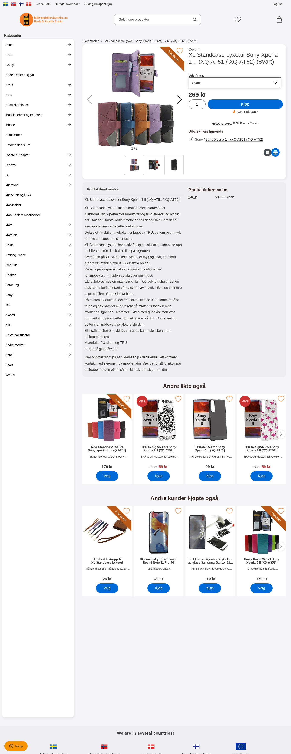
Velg (107, 476)
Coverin (194, 49)
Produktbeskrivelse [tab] (102, 189)
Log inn (277, 4)
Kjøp (245, 104)
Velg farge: (196, 75)
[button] (179, 99)
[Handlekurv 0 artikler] (280, 20)
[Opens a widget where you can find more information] (16, 746)
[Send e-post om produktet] (267, 152)
